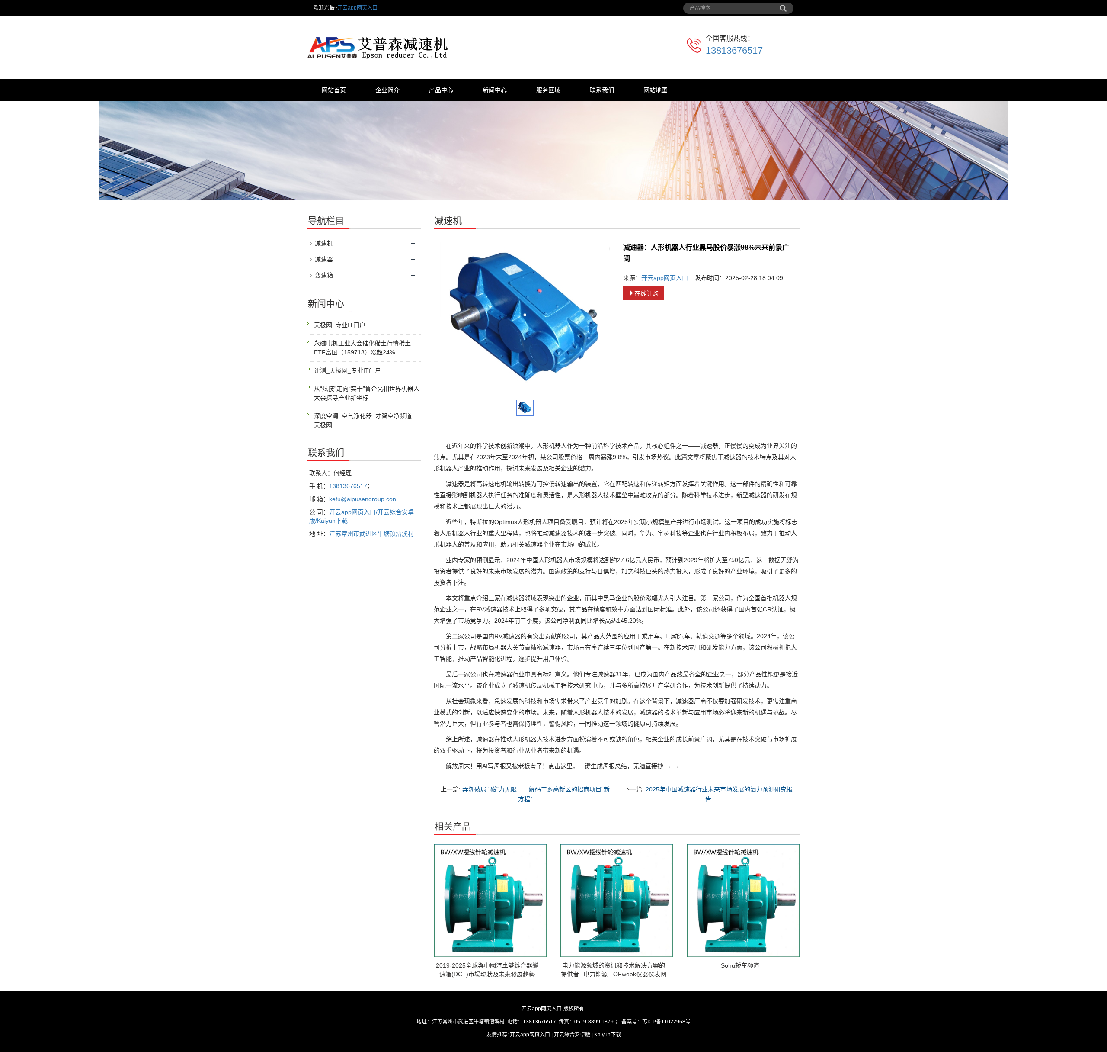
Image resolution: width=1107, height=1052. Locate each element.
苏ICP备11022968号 (666, 1022)
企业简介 (387, 90)
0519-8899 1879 (594, 1022)
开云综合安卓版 (572, 1035)
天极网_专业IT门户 (339, 325)
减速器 (324, 259)
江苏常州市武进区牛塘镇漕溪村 (371, 533)
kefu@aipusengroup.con (362, 498)
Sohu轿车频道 (740, 965)
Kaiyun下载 (607, 1035)
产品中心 (441, 90)
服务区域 (548, 90)
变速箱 (324, 275)
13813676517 (734, 50)
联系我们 (602, 90)
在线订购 (646, 293)
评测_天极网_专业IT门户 (347, 370)
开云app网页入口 (357, 8)
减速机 (324, 243)
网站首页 (334, 90)
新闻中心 (495, 90)
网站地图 (655, 90)
